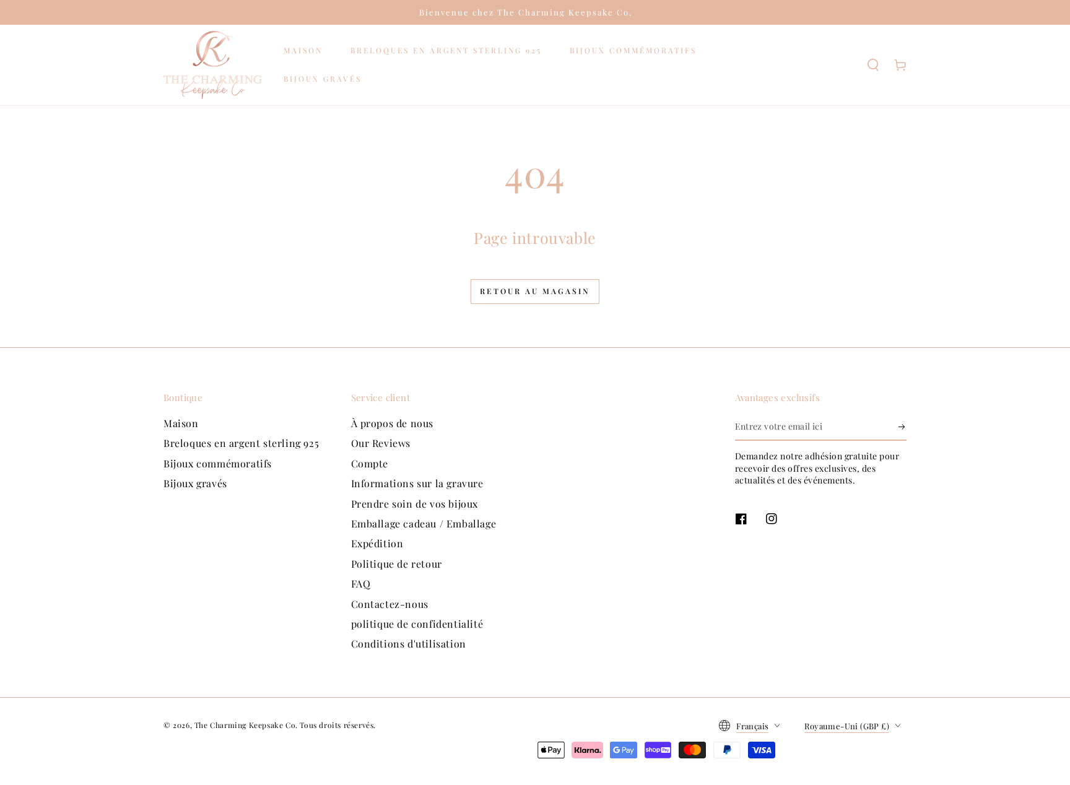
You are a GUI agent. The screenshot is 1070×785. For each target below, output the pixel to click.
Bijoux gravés (195, 483)
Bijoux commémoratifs (217, 463)
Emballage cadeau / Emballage (424, 523)
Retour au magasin (535, 291)
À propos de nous (392, 423)
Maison (181, 423)
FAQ (361, 583)
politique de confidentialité (417, 623)
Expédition (377, 543)
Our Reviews (381, 442)
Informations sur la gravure (417, 483)
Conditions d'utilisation (408, 643)
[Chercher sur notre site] (873, 65)
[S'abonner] (902, 426)
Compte (370, 463)
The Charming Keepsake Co (244, 725)
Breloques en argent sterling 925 (241, 442)
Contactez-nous (389, 603)
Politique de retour (396, 563)
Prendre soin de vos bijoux (415, 503)
